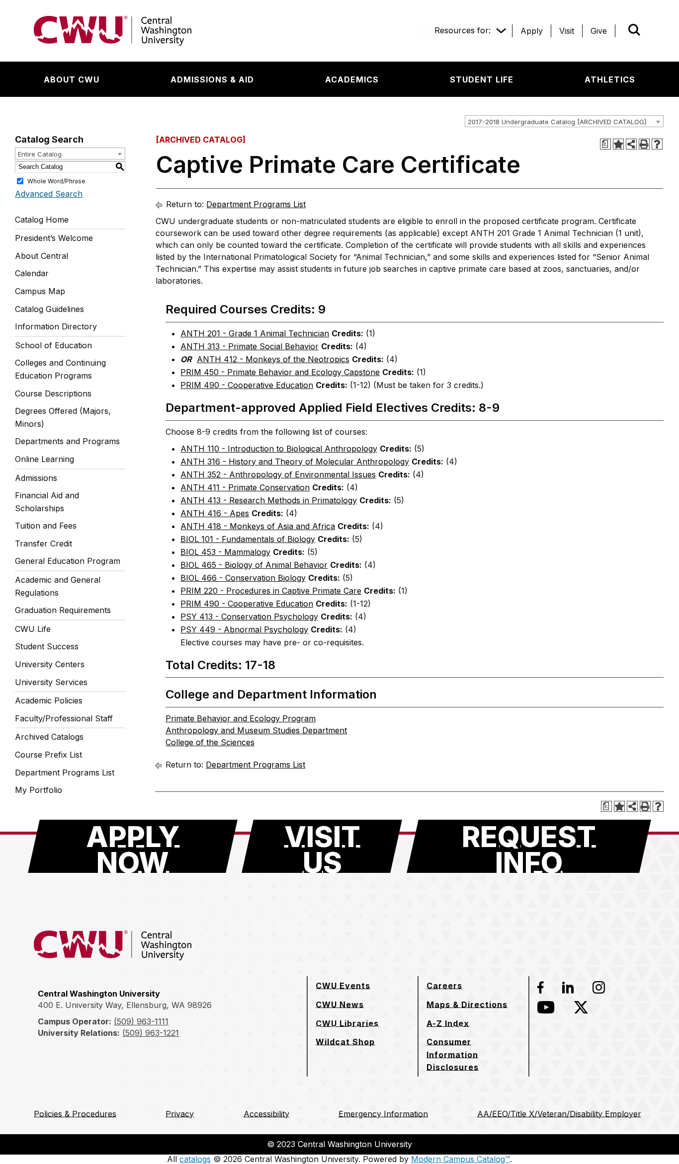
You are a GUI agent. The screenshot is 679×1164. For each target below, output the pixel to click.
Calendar (32, 273)
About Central (41, 256)
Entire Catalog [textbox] (40, 154)
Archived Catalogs (49, 737)
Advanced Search (49, 194)
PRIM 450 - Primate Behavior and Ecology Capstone (280, 372)
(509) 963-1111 (141, 1021)
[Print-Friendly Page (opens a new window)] (644, 144)
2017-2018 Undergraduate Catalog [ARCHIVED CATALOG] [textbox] (557, 122)
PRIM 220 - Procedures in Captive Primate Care (270, 591)
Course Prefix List (48, 755)
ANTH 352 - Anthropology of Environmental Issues (278, 474)
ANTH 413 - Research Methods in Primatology (268, 500)
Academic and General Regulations (57, 586)
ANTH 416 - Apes (214, 513)
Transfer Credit (43, 543)
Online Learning (44, 459)
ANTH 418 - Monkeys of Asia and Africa (257, 526)
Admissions (36, 478)
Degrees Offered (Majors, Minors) (63, 417)
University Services (51, 682)
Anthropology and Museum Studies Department (256, 730)
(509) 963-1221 (150, 1033)
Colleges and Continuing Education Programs (60, 369)
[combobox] (564, 121)
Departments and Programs (67, 441)
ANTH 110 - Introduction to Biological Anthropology (278, 449)
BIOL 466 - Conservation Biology (243, 578)
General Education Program (67, 561)
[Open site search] (634, 30)
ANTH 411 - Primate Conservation (245, 487)
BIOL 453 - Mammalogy (225, 552)
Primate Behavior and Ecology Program (241, 718)
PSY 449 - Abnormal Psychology (244, 629)
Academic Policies (49, 700)
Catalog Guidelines (49, 309)
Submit (620, 31)
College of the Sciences (210, 742)
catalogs (195, 1159)
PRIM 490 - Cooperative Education (246, 385)
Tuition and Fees (46, 526)
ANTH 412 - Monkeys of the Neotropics (273, 359)
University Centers (50, 664)
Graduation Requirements (63, 610)
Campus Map (40, 291)
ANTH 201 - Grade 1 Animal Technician (254, 333)
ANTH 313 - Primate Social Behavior (249, 346)
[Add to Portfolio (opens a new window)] (618, 144)
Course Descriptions (53, 393)
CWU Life (33, 629)
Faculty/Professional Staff (64, 718)
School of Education (53, 345)
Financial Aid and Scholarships (47, 501)
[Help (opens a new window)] (657, 144)
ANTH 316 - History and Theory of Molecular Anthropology (294, 461)
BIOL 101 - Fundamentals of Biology (247, 539)
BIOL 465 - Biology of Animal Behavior (254, 565)
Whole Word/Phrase (56, 180)
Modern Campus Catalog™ (460, 1159)
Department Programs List (64, 772)
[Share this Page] (631, 144)
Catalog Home (42, 220)
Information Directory (56, 326)
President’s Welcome (54, 238)
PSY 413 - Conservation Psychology (249, 616)
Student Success (47, 646)
